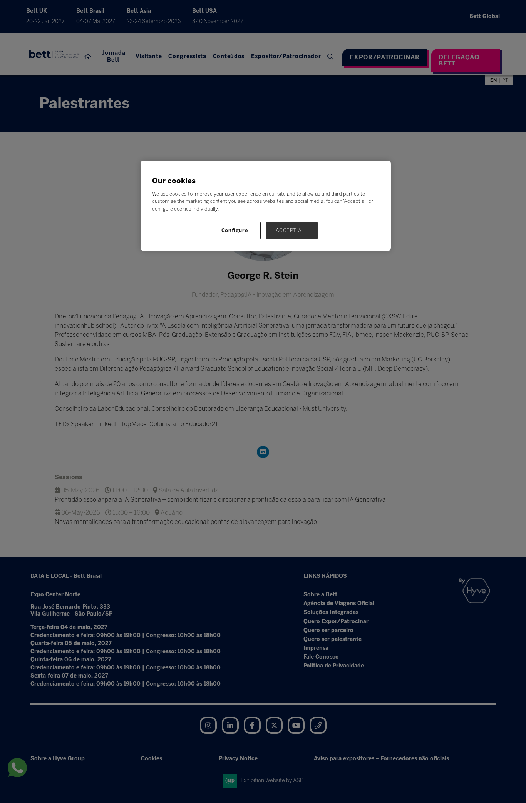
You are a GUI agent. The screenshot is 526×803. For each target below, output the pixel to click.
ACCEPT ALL (292, 230)
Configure (234, 230)
